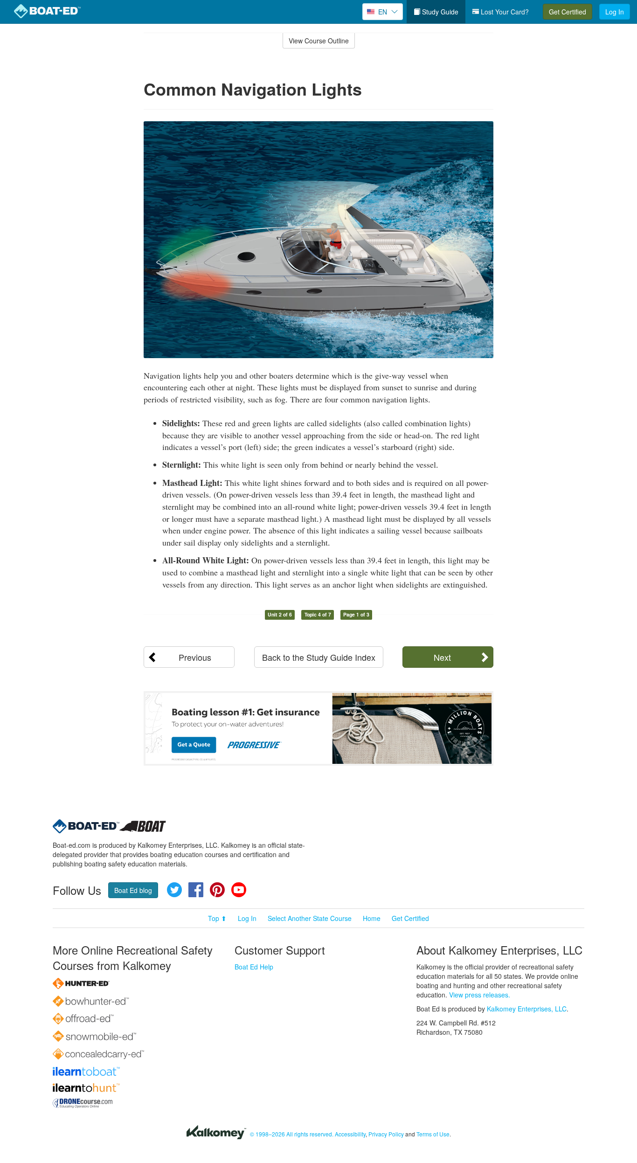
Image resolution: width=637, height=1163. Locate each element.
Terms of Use (433, 1134)
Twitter (174, 889)
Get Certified (567, 11)
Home (372, 918)
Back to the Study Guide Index (318, 657)
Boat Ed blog (133, 890)
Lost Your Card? (504, 11)
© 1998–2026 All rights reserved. (291, 1134)
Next (442, 657)
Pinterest (217, 889)
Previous (195, 657)
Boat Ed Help (254, 966)
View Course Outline (319, 40)
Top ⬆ (217, 918)
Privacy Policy (386, 1134)
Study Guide (439, 11)
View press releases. (479, 994)
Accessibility (350, 1134)
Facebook (195, 889)
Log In (614, 11)
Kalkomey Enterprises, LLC (527, 1008)
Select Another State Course (310, 918)
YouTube (238, 889)
